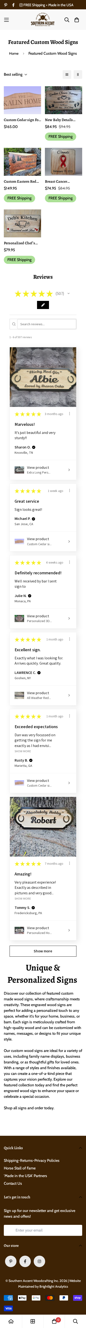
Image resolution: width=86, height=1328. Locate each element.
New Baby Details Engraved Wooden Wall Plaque (63, 120)
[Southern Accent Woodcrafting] (43, 20)
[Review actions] (69, 413)
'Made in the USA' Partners (25, 1175)
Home (14, 53)
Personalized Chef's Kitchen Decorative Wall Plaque (19, 243)
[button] (68, 293)
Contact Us (13, 1183)
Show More (23, 751)
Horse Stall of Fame (20, 1168)
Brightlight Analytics (53, 1286)
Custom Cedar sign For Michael (22, 120)
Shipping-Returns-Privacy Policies (31, 1160)
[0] (54, 1321)
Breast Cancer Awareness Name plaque (59, 181)
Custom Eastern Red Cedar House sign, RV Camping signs (21, 181)
